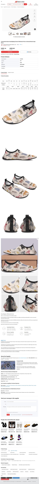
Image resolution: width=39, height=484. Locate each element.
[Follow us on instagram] (33, 477)
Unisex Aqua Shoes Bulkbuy (12, 473)
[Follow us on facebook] (31, 477)
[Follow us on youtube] (35, 477)
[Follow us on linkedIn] (27, 479)
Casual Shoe (8, 385)
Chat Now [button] (29, 51)
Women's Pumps (14, 464)
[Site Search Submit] (25, 4)
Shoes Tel (21, 471)
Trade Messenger (16, 477)
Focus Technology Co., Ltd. (12, 481)
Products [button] (9, 4)
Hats (4, 386)
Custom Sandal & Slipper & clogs (5, 454)
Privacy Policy (34, 481)
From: (5, 401)
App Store (3, 477)
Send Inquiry (10, 51)
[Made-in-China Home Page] (19, 2)
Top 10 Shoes (32, 471)
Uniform (16, 385)
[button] (1, 1)
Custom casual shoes (23, 452)
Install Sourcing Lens (5, 479)
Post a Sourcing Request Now (27, 414)
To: (5, 404)
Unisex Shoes (9, 471)
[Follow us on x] (32, 477)
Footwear (22, 385)
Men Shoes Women (16, 471)
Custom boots (12, 452)
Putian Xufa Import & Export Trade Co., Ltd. (9, 44)
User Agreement (25, 481)
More (2, 475)
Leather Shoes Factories (13, 469)
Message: (4, 406)
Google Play (9, 477)
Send (8, 414)
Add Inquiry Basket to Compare (19, 36)
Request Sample (16, 54)
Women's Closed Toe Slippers (6, 464)
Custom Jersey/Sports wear (14, 454)
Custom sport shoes (32, 452)
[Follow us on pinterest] (36, 477)
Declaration (29, 481)
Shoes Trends (4, 473)
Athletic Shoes (31, 385)
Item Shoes (3, 471)
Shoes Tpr (26, 471)
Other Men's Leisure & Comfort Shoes (24, 464)
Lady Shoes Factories (31, 469)
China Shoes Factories (5, 469)
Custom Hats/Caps (4, 452)
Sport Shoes (26, 385)
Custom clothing (22, 454)
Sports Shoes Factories (22, 469)
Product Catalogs (14, 450)
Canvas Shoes (7, 386)
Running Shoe (13, 385)
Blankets (19, 385)
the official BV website (22, 357)
